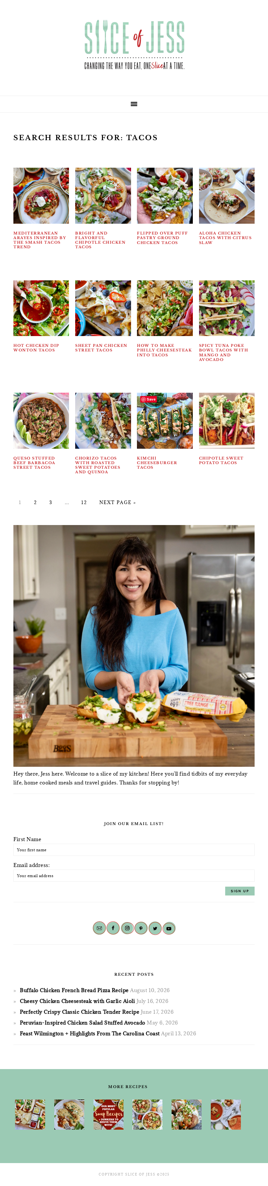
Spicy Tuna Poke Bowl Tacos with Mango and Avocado (223, 352)
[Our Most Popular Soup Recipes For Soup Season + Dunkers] (108, 1115)
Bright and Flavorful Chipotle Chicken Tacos (100, 240)
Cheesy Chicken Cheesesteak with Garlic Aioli (77, 1001)
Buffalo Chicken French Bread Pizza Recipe (74, 990)
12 (84, 502)
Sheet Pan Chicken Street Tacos (101, 347)
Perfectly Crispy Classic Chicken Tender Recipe (79, 1011)
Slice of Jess (134, 45)
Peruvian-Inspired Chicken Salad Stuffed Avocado (82, 1022)
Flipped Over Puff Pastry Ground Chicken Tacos (162, 238)
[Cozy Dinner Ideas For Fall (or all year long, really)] (187, 1115)
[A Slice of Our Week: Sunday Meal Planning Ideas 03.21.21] (147, 1115)
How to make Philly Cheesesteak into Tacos (164, 350)
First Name (27, 839)
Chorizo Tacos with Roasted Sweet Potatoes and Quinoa (97, 465)
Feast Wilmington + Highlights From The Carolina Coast (90, 1033)
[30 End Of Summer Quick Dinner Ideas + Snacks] (30, 1115)
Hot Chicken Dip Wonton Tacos (36, 347)
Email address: (31, 865)
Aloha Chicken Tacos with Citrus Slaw (225, 238)
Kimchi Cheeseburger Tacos (157, 463)
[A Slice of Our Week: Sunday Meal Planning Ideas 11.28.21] (226, 1115)
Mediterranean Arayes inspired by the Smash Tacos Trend (39, 240)
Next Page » (117, 502)
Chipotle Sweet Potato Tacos (221, 460)
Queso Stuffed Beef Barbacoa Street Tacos (34, 463)
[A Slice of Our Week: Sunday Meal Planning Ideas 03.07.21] (69, 1115)
